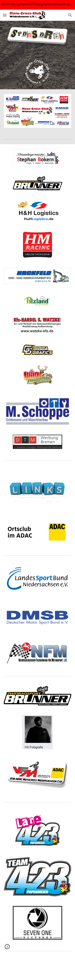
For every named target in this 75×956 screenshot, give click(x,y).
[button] (5, 15)
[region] (37, 5)
